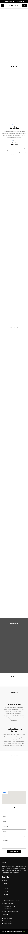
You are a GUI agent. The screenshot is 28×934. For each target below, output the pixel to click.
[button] (2, 5)
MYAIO (24, 931)
